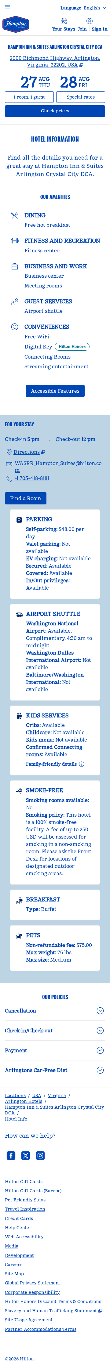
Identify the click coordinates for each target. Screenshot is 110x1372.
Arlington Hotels (23, 1101)
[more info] (81, 764)
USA (36, 1095)
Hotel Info (16, 1119)
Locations (15, 1095)
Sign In (100, 29)
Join (82, 29)
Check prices (71, 111)
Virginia (57, 1095)
